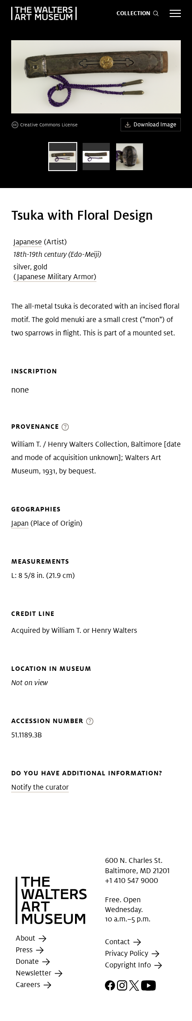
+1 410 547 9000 (131, 880)
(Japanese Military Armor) (54, 276)
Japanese (27, 242)
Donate (28, 961)
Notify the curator (40, 787)
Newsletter (34, 973)
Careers (29, 984)
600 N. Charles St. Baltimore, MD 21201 (137, 865)
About (26, 938)
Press (25, 949)
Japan (20, 523)
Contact (118, 941)
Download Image (155, 124)
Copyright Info (129, 965)
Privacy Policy (127, 953)
